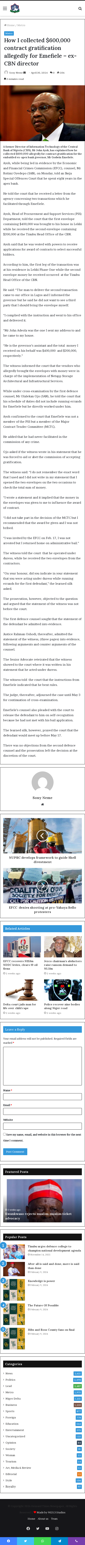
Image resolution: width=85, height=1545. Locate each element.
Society (10, 1448)
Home (11, 25)
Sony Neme (16, 72)
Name (7, 1090)
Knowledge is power (41, 1281)
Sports (10, 1411)
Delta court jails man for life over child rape (19, 1006)
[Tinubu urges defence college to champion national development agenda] (14, 1251)
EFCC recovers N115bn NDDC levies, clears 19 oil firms (20, 964)
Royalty (11, 1486)
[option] (42, 1200)
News (9, 1373)
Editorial (11, 1474)
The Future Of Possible (43, 1305)
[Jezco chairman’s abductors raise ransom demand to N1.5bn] (63, 946)
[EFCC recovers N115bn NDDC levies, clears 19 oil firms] (22, 946)
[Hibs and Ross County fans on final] (14, 1338)
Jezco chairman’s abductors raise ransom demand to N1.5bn (63, 964)
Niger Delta (13, 1398)
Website (8, 1119)
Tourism (11, 1461)
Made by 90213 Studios (51, 1512)
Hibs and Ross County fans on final (51, 1330)
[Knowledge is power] (14, 1290)
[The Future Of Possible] (14, 1314)
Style (9, 1480)
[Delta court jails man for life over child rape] (22, 990)
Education (12, 1423)
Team (54, 1518)
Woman (10, 1455)
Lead (9, 1386)
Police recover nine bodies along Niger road (62, 1006)
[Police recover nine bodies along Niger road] (63, 990)
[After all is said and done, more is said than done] (14, 1269)
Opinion (11, 1442)
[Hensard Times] (15, 8)
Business (11, 1404)
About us (43, 1518)
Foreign (11, 1417)
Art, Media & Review (18, 1467)
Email (7, 1105)
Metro (21, 25)
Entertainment (15, 1430)
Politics (10, 1379)
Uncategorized (15, 1436)
